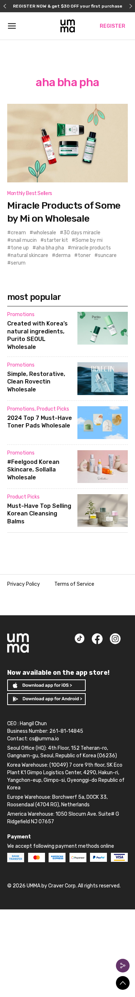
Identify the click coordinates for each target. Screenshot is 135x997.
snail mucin (24, 240)
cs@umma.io (44, 739)
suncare (107, 255)
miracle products (91, 248)
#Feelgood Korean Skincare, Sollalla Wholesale (33, 469)
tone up (20, 248)
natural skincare (29, 255)
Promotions (21, 314)
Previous (4, 6)
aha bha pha (50, 248)
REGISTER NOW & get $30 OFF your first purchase (67, 6)
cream (18, 233)
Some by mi (89, 240)
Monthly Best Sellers (29, 193)
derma (63, 255)
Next (130, 6)
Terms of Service (74, 584)
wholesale (44, 233)
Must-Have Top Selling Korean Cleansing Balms (39, 513)
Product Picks (53, 409)
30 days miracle (81, 233)
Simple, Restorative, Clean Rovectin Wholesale (36, 382)
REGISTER (112, 26)
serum (18, 263)
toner (84, 255)
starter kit (56, 240)
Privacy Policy (23, 584)
